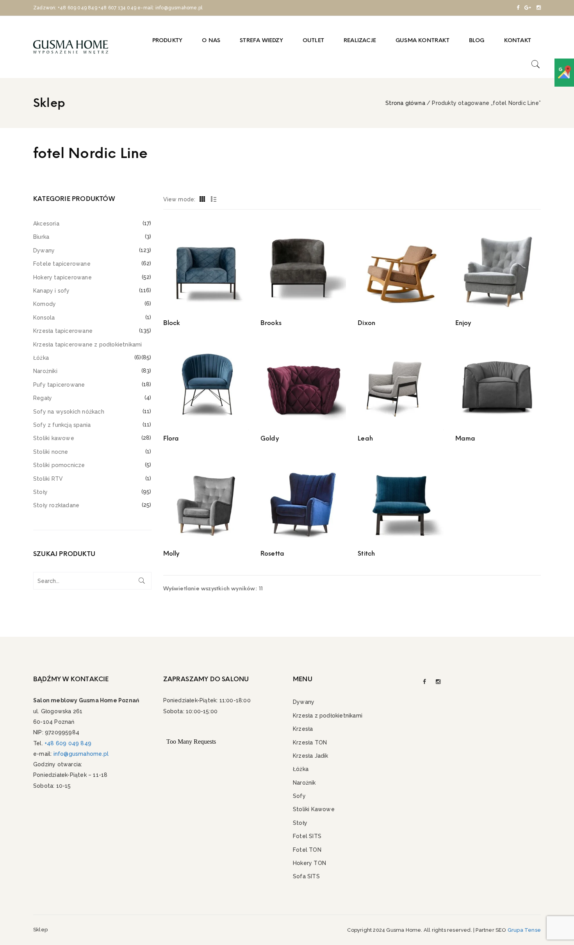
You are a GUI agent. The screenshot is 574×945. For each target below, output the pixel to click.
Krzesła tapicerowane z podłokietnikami (87, 344)
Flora (171, 438)
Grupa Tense (524, 930)
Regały (42, 398)
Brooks (271, 323)
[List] (214, 199)
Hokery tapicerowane (62, 277)
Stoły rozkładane (56, 505)
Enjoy (463, 323)
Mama (465, 438)
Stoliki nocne (50, 452)
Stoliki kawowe (53, 438)
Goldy (269, 438)
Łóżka (41, 358)
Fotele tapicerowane (62, 264)
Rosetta (272, 553)
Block (171, 323)
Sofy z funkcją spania (62, 425)
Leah (365, 438)
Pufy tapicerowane (59, 385)
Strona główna (405, 103)
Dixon (366, 323)
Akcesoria (46, 223)
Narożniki (45, 371)
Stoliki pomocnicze (59, 465)
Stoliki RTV (48, 479)
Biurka (41, 237)
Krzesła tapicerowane (63, 331)
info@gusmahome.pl (81, 754)
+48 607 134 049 (117, 8)
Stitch (366, 553)
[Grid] (202, 199)
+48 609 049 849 (77, 8)
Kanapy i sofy (51, 291)
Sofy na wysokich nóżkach (68, 412)
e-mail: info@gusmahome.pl (169, 8)
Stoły (40, 492)
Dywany (44, 250)
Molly (171, 553)
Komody (44, 304)
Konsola (44, 317)
